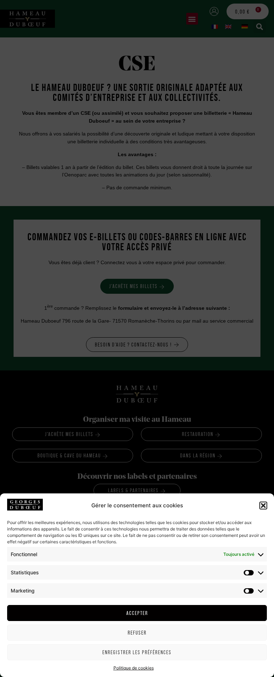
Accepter (137, 613)
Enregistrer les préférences (137, 652)
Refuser (137, 633)
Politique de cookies (133, 668)
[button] (263, 505)
